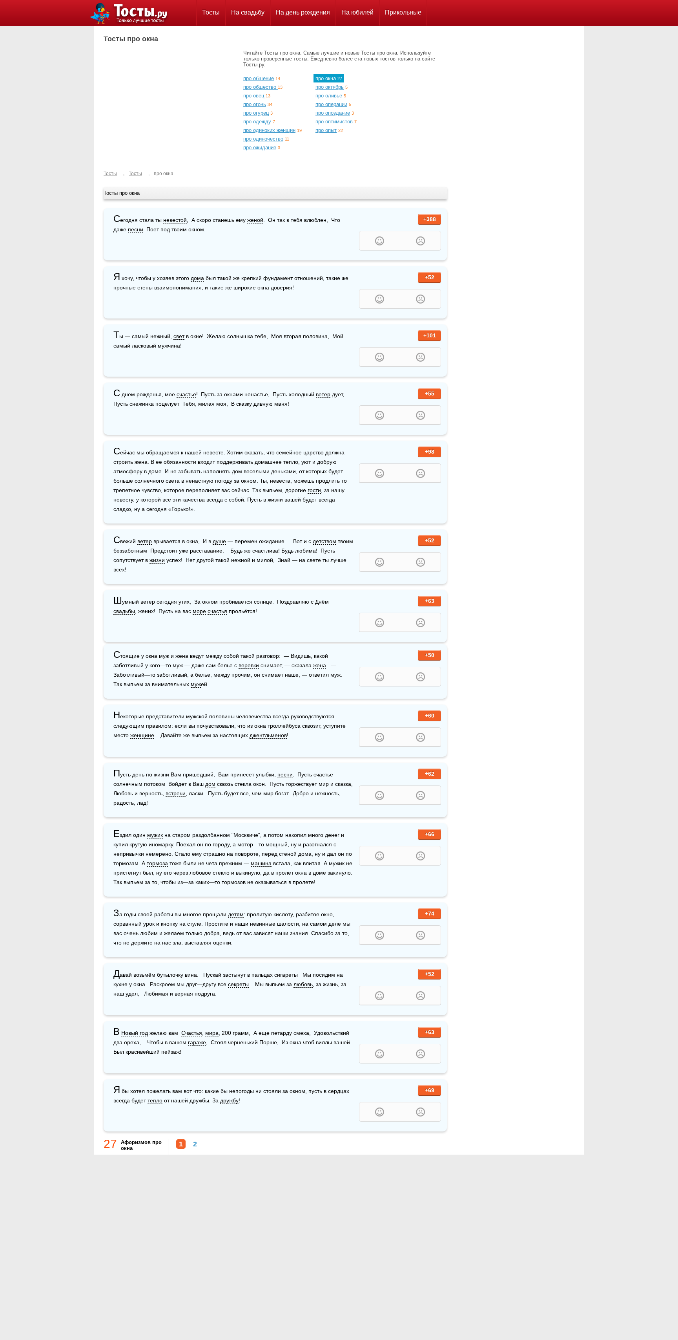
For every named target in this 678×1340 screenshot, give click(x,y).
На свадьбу (247, 12)
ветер (323, 394)
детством (324, 541)
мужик (155, 835)
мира (212, 1033)
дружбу (229, 1100)
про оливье (328, 96)
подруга (205, 993)
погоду (223, 481)
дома (197, 278)
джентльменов (268, 735)
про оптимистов (334, 121)
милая (206, 404)
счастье (186, 394)
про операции (331, 104)
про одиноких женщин (269, 130)
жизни (275, 499)
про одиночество (263, 139)
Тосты (211, 12)
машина (261, 863)
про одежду (257, 121)
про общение (258, 78)
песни (135, 229)
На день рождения (303, 12)
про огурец (256, 113)
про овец (253, 96)
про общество (260, 87)
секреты (238, 984)
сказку (244, 404)
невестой (175, 220)
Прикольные (403, 12)
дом (210, 784)
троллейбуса (284, 726)
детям (236, 914)
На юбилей (357, 12)
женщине (142, 735)
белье (202, 675)
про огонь (254, 104)
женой (255, 220)
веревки (249, 665)
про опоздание (332, 113)
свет (178, 336)
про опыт (326, 130)
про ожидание (259, 147)
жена (319, 665)
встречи (176, 793)
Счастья (191, 1033)
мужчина (169, 345)
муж (196, 684)
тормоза (157, 863)
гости (314, 490)
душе (219, 541)
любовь (303, 984)
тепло (155, 1100)
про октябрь (329, 87)
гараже (197, 1042)
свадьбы (124, 611)
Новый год (134, 1033)
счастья (217, 611)
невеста (280, 481)
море (199, 611)
